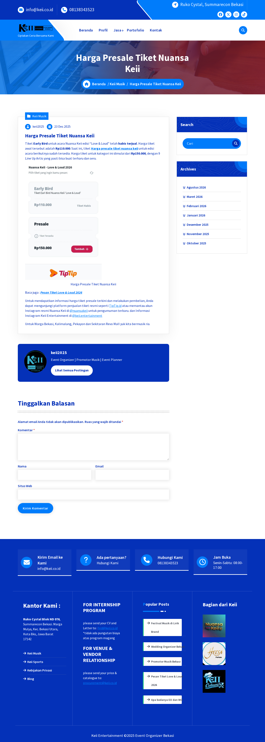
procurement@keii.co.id (100, 683)
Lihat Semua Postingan (72, 370)
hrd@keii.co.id (108, 628)
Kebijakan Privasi (39, 670)
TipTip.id (115, 306)
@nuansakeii (79, 311)
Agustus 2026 (196, 187)
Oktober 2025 (196, 243)
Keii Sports (35, 662)
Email (99, 466)
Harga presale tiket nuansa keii (114, 148)
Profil (103, 30)
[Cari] (236, 143)
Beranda (86, 30)
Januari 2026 (196, 215)
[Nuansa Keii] (222, 626)
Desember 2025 (197, 224)
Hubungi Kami (107, 563)
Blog (30, 679)
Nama (22, 466)
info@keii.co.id (39, 9)
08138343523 (81, 9)
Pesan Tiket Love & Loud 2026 (61, 292)
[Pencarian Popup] (243, 30)
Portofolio (135, 30)
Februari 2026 (196, 206)
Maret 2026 (194, 197)
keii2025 (38, 126)
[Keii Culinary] (222, 681)
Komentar (26, 430)
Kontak (156, 30)
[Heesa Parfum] (222, 653)
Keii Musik (117, 84)
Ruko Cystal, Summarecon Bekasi (211, 4)
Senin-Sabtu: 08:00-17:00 (228, 565)
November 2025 (198, 234)
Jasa (117, 30)
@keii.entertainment (87, 315)
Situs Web (25, 486)
